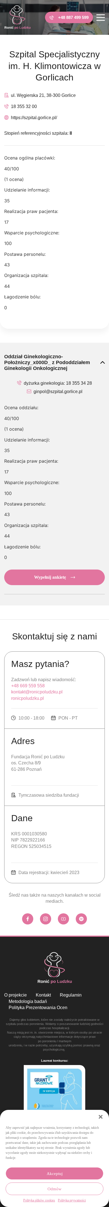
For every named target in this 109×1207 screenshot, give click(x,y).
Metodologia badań (28, 1001)
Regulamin (71, 995)
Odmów (54, 1189)
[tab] (54, 362)
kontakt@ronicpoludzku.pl (37, 692)
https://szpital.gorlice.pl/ (34, 117)
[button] (100, 1117)
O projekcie (15, 995)
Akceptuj (55, 1173)
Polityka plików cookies (39, 1200)
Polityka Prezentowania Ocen (38, 1007)
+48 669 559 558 (28, 685)
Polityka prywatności (72, 1200)
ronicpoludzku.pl (27, 698)
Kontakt (43, 995)
